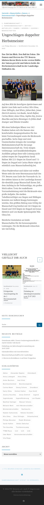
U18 (28, 431)
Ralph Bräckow (25, 420)
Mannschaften (15, 13)
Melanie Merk (8, 406)
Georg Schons (21, 387)
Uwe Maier (7, 434)
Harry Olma (7, 391)
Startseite (5, 13)
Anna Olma (22, 377)
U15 (22, 431)
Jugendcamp (8, 398)
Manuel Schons (25, 402)
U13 (16, 431)
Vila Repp (7, 438)
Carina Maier (8, 387)
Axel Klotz (21, 380)
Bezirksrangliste (25, 384)
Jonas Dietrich (24, 395)
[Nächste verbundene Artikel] (39, 259)
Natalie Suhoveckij (10, 413)
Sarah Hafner (8, 424)
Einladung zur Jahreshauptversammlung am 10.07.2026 (18, 347)
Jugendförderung (22, 398)
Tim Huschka (8, 427)
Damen (24, 13)
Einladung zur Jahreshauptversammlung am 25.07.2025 (32, 293)
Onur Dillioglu (18, 416)
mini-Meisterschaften (24, 406)
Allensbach (32, 373)
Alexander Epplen (18, 373)
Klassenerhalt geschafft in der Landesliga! (17, 355)
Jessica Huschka (9, 395)
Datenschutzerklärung (22, 495)
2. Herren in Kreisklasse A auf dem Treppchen (19, 358)
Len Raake (36, 398)
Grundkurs (34, 387)
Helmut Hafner (20, 391)
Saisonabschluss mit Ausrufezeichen (15, 352)
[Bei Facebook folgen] (24, 501)
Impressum (35, 489)
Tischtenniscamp (22, 427)
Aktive (5, 373)
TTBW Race (7, 431)
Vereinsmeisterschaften (23, 434)
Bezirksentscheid (9, 384)
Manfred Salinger (9, 402)
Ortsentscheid (32, 416)
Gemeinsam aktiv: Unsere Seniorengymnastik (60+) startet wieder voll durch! (20, 341)
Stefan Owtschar (22, 424)
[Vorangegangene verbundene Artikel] (34, 259)
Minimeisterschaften (11, 409)
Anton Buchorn (8, 380)
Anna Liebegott (9, 377)
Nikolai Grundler (27, 413)
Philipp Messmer (10, 46)
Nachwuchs (26, 409)
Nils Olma (7, 416)
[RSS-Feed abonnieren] (20, 501)
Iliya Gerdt (33, 391)
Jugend (36, 395)
